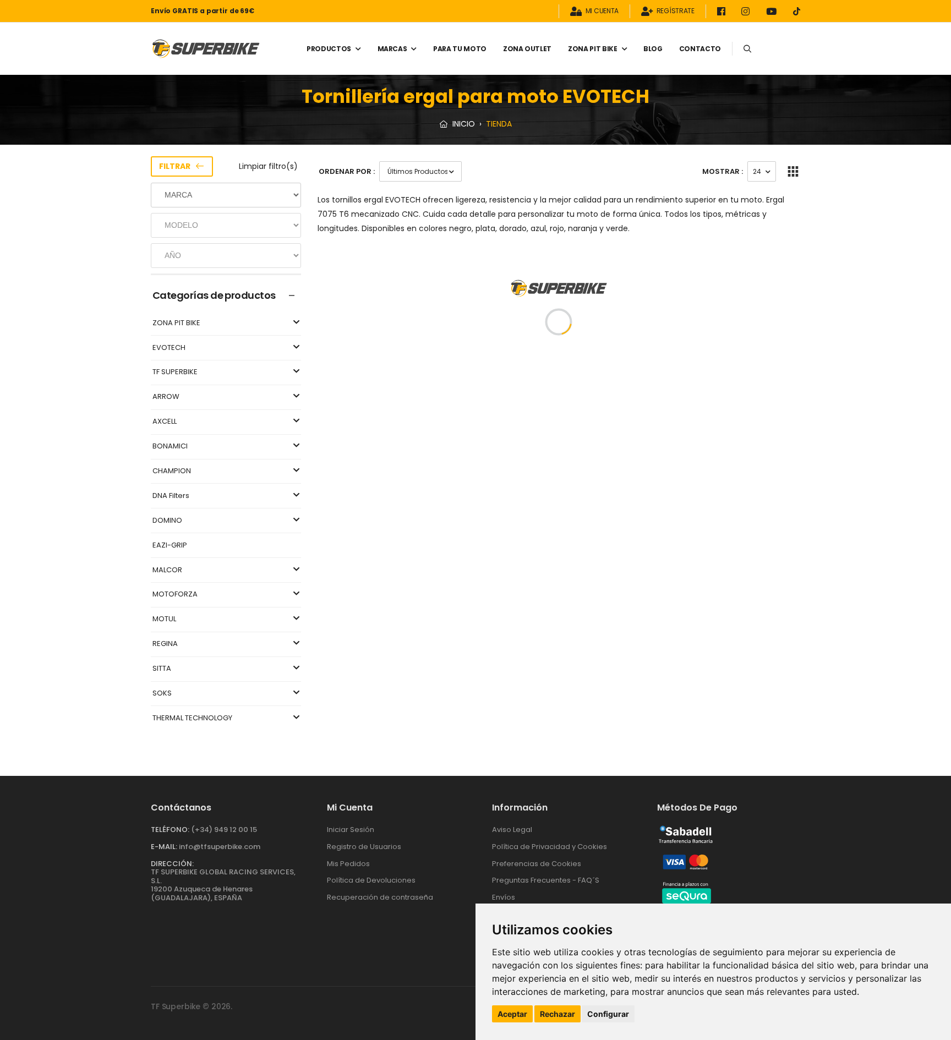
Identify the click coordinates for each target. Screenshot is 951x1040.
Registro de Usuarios (364, 846)
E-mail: (164, 846)
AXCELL (164, 421)
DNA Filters (170, 496)
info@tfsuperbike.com (219, 846)
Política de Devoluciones (371, 880)
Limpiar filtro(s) (268, 166)
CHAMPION (171, 471)
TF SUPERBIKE (175, 372)
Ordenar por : (347, 171)
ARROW (165, 397)
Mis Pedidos (348, 863)
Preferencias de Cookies (536, 863)
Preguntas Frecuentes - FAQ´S (545, 880)
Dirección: (172, 863)
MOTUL (164, 619)
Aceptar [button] (512, 1014)
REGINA (165, 644)
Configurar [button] (608, 1014)
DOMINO (167, 521)
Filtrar (174, 166)
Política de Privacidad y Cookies (549, 846)
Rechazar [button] (557, 1014)
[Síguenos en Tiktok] (796, 11)
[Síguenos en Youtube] (773, 11)
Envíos (503, 897)
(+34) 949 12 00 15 (224, 829)
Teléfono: (170, 829)
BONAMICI (170, 446)
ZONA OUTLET (527, 48)
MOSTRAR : (722, 171)
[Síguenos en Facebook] (723, 11)
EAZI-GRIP (169, 545)
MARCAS (392, 48)
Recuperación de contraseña (380, 897)
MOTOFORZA (175, 594)
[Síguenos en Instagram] (747, 11)
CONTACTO (700, 48)
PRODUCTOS (329, 48)
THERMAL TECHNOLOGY (192, 718)
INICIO (462, 123)
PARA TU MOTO (460, 48)
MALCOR (167, 570)
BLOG (653, 48)
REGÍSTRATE (676, 11)
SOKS (162, 693)
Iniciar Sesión (350, 829)
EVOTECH (168, 348)
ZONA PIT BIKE (592, 48)
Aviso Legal (512, 829)
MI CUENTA (602, 11)
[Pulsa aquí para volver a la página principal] (206, 48)
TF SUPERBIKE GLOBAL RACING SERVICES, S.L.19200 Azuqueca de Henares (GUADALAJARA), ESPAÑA (223, 885)
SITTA (161, 669)
